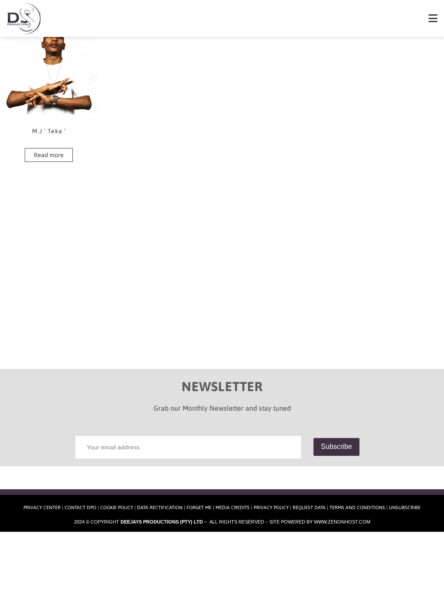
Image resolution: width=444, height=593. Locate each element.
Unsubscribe (405, 507)
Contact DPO (80, 507)
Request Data (309, 507)
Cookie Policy (116, 507)
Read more (49, 155)
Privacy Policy (271, 507)
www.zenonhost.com (342, 521)
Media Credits (232, 507)
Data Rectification (160, 507)
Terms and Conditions (357, 507)
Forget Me (199, 507)
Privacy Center (42, 507)
